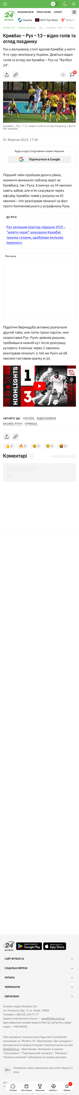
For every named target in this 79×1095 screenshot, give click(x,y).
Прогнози (44, 12)
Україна (27, 20)
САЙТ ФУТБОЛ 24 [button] (14, 958)
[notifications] (65, 4)
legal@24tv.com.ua (53, 1018)
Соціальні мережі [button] (16, 968)
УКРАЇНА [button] (10, 977)
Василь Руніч (13, 423)
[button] (39, 386)
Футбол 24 (8, 28)
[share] (6, 74)
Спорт (58, 12)
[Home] (9, 20)
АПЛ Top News (49, 20)
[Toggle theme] (55, 4)
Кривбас (31, 423)
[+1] (5, 4)
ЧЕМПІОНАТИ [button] (12, 987)
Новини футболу (27, 28)
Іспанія (70, 20)
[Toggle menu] (74, 12)
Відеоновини (46, 418)
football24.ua (11, 1049)
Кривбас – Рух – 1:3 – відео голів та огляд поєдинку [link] (61, 28)
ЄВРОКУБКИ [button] (12, 996)
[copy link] (15, 74)
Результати (26, 12)
